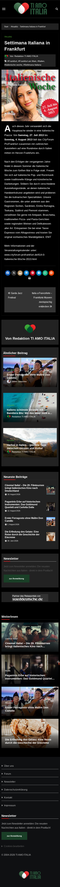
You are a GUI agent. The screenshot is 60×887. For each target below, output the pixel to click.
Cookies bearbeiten (14, 846)
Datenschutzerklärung (15, 789)
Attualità (8, 37)
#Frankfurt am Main (27, 61)
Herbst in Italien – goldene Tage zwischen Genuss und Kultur (26, 447)
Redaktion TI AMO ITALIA (26, 56)
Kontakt (8, 797)
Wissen (8, 735)
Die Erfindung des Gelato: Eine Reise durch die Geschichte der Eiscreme (22, 534)
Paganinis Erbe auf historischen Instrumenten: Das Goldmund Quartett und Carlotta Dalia (22, 504)
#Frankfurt (12, 61)
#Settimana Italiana (32, 65)
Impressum (10, 805)
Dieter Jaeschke (19, 381)
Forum (7, 774)
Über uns (9, 766)
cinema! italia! (11, 639)
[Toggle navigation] (3, 9)
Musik (7, 671)
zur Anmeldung (16, 578)
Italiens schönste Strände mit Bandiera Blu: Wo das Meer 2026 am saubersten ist (29, 413)
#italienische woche (13, 65)
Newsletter (9, 781)
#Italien (41, 61)
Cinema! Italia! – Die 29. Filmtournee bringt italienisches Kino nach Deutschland (24, 488)
